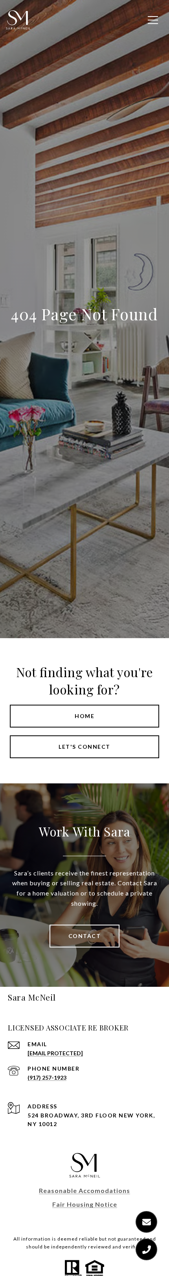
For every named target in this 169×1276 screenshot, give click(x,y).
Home (84, 716)
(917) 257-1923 (47, 1077)
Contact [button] (84, 936)
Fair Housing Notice (84, 1204)
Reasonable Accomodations (84, 1190)
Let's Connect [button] (84, 746)
